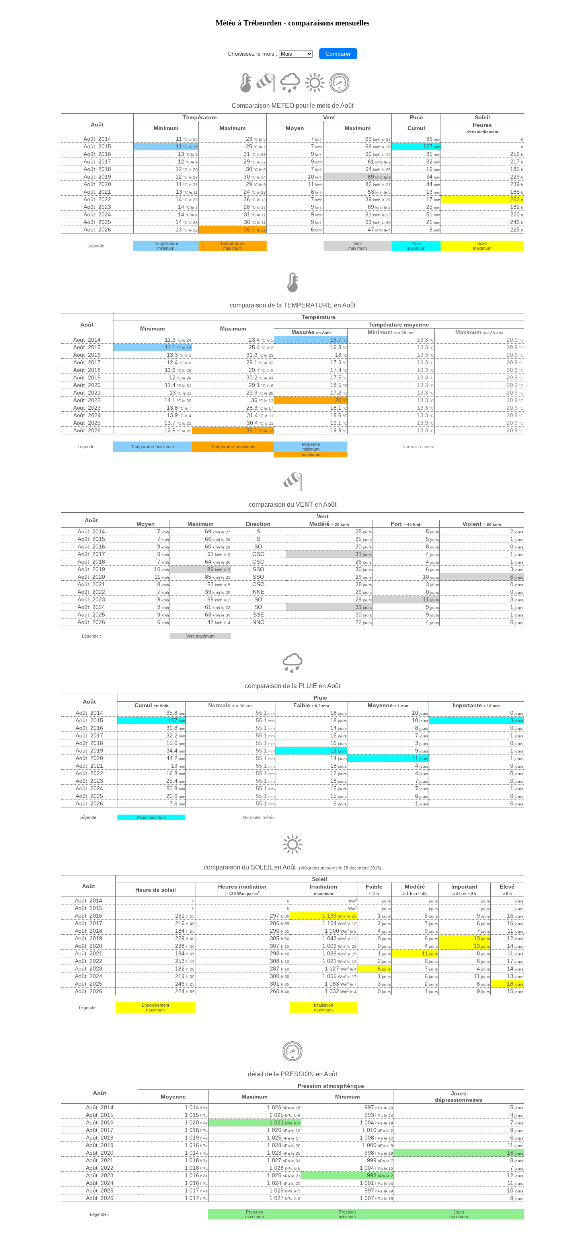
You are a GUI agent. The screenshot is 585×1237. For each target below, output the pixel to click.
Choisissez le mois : (252, 54)
